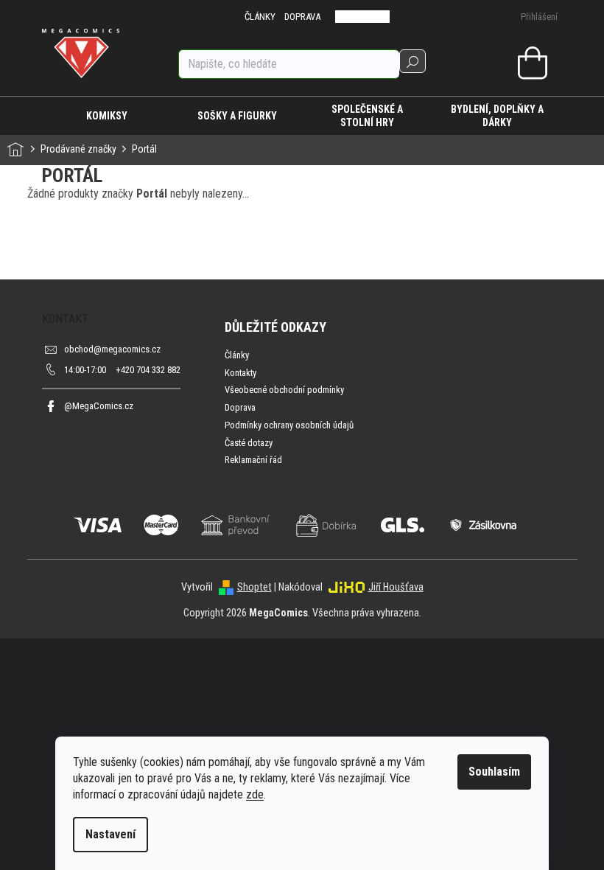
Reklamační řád (253, 459)
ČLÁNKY (260, 16)
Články (237, 355)
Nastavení (110, 834)
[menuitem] (107, 116)
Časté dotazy (249, 442)
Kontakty (240, 372)
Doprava (240, 407)
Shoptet (254, 587)
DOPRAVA (302, 16)
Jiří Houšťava (396, 587)
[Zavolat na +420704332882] (352, 16)
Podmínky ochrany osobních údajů (289, 425)
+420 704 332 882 (122, 369)
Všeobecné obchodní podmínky (284, 389)
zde (255, 794)
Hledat (412, 61)
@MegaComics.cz (98, 405)
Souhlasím (494, 772)
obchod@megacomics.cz (112, 349)
